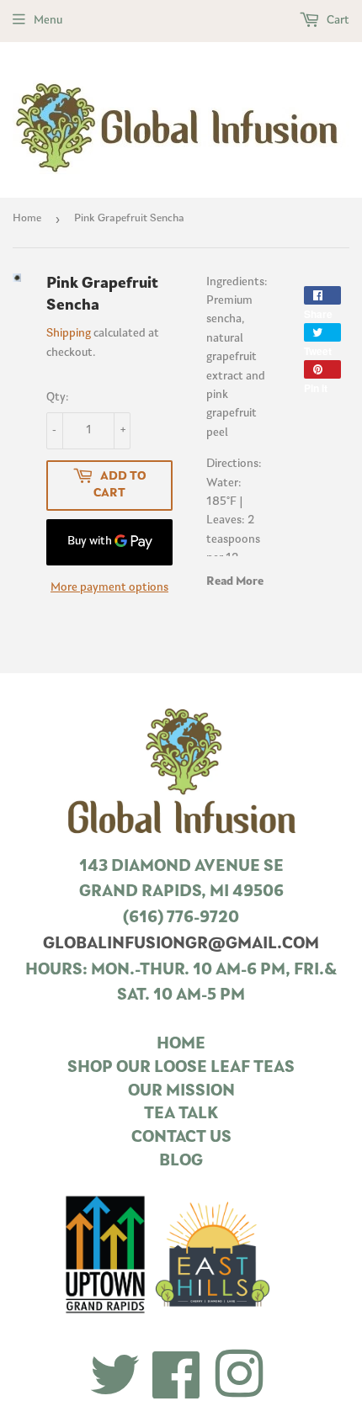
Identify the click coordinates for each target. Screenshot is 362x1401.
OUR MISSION (181, 1092)
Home (27, 218)
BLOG (181, 1162)
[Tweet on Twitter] (322, 332)
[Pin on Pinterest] (322, 369)
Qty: (57, 397)
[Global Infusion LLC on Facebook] (177, 1377)
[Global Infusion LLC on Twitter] (115, 1377)
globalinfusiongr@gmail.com (181, 945)
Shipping (68, 333)
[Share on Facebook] (322, 295)
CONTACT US (181, 1138)
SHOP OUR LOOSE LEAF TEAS (181, 1068)
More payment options (109, 587)
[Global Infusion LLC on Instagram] (239, 1377)
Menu (48, 20)
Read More (235, 582)
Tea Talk (181, 1114)
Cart (336, 20)
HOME (181, 1045)
